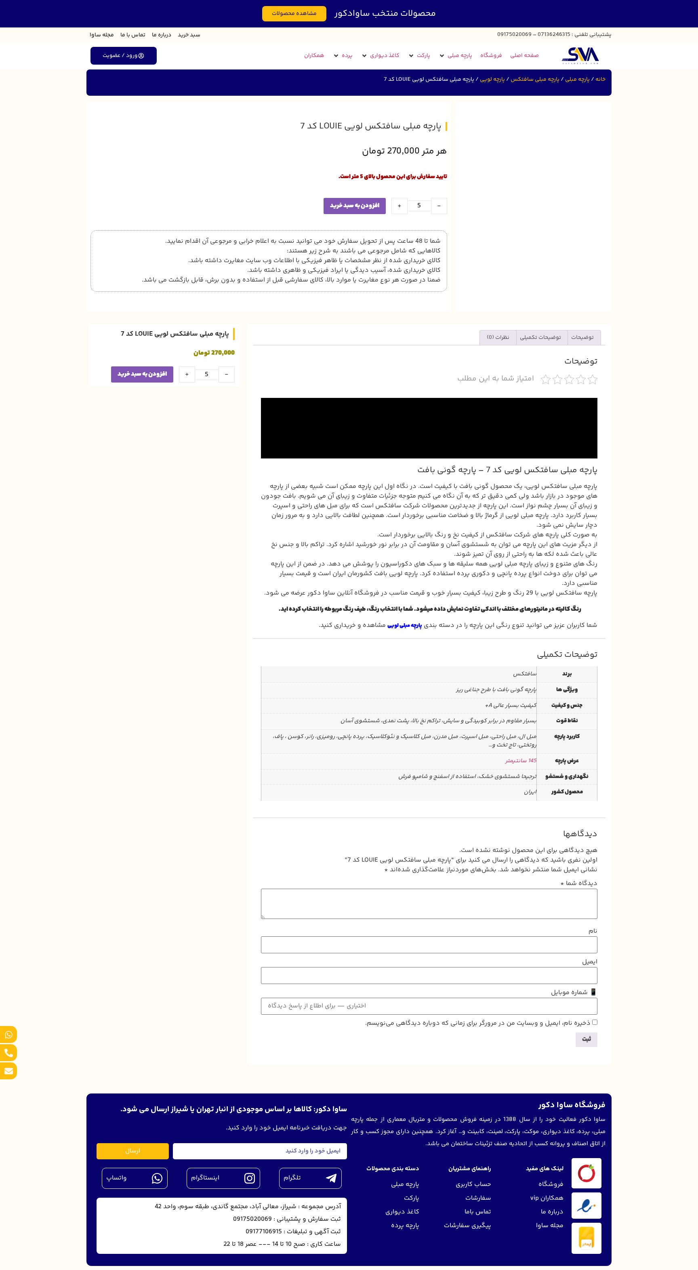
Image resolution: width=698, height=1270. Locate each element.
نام (593, 931)
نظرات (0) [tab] (498, 337)
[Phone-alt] (8, 1052)
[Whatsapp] (8, 1034)
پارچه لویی (492, 79)
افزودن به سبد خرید (354, 206)
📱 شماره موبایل (574, 993)
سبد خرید (189, 35)
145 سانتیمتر (520, 761)
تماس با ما (132, 35)
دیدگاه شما (578, 884)
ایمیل (589, 962)
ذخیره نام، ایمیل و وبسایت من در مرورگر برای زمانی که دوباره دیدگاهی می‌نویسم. (478, 1023)
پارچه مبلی (577, 79)
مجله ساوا (102, 35)
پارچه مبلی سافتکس (535, 79)
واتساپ (116, 1178)
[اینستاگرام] (250, 1178)
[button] (455, 56)
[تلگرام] (331, 1178)
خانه (600, 79)
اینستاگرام (205, 1178)
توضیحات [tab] (582, 337)
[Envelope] (8, 1070)
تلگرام (292, 1178)
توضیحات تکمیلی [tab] (540, 337)
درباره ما (161, 35)
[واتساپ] (157, 1178)
